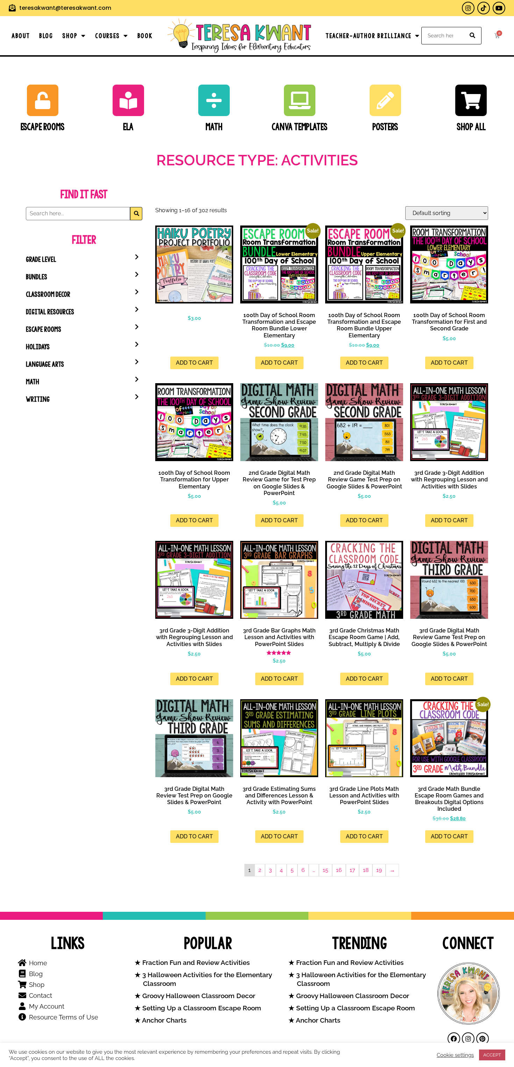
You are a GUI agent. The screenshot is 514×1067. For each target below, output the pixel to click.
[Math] (214, 100)
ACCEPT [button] (492, 1055)
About (21, 35)
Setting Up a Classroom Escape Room (201, 1008)
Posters (385, 126)
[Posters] (385, 100)
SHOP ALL (471, 126)
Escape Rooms (43, 126)
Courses (107, 35)
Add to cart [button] (194, 362)
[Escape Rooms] (42, 100)
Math (214, 126)
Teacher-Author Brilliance (369, 35)
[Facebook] (454, 1038)
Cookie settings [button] (455, 1055)
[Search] (472, 35)
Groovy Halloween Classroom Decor (198, 996)
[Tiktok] (483, 8)
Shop (70, 35)
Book (145, 35)
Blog (46, 35)
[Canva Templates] (299, 100)
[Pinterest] (482, 1038)
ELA (128, 126)
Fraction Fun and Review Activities (195, 963)
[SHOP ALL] (471, 100)
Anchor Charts (163, 1020)
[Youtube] (499, 8)
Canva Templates (300, 126)
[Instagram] (468, 8)
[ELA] (128, 100)
